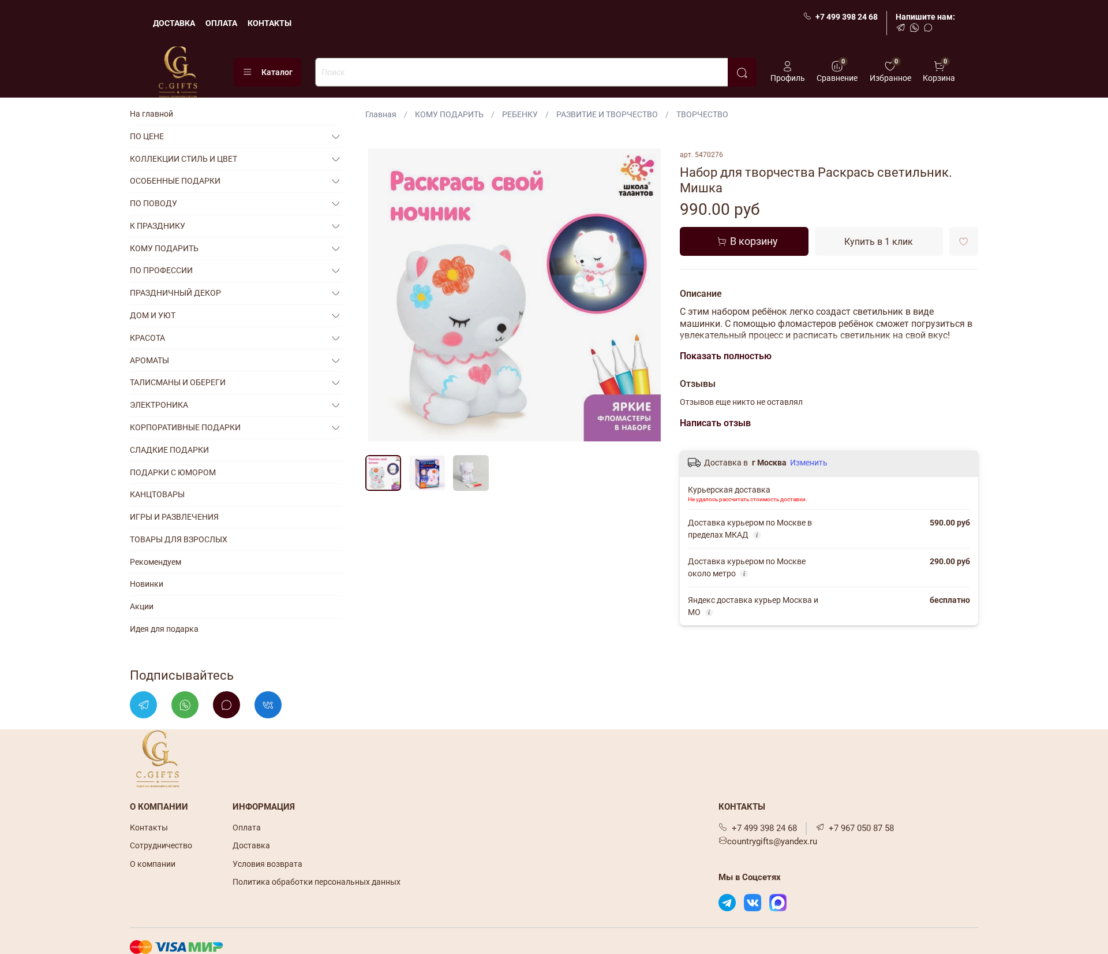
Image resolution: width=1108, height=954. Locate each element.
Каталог (277, 72)
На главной (151, 113)
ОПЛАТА (221, 23)
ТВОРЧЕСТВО (702, 114)
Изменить (809, 462)
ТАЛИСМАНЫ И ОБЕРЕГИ (178, 382)
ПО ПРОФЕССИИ (161, 270)
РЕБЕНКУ (520, 114)
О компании (152, 864)
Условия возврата (267, 864)
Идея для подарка (164, 628)
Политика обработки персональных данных (316, 881)
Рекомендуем (155, 562)
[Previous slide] (381, 298)
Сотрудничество (161, 845)
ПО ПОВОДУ (153, 203)
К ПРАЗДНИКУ (157, 225)
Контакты (149, 827)
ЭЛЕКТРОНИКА (159, 404)
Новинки (146, 583)
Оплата (247, 827)
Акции (142, 606)
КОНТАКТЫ (269, 23)
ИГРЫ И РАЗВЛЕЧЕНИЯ (174, 516)
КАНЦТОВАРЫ (157, 494)
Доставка (251, 845)
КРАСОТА (147, 337)
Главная (380, 114)
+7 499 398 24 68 (846, 16)
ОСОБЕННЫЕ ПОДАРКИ (175, 180)
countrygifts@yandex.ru (772, 841)
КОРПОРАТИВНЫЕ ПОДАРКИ (185, 427)
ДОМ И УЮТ (152, 315)
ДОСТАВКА (174, 23)
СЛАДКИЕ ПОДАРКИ (169, 449)
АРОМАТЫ (149, 360)
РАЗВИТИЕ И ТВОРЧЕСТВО (607, 114)
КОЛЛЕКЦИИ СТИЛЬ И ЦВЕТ (183, 158)
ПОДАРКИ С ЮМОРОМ (173, 472)
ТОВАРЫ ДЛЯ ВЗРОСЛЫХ (178, 539)
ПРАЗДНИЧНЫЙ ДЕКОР (175, 292)
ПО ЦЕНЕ (147, 136)
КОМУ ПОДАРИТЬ (449, 114)
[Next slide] (647, 298)
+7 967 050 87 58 (861, 828)
